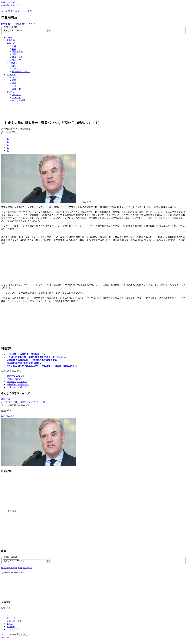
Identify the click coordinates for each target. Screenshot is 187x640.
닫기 (33, 24)
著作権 (13, 567)
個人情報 (27, 567)
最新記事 (11, 40)
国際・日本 (17, 51)
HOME (10, 37)
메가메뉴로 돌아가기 (20, 24)
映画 (14, 83)
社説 (14, 66)
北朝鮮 (15, 54)
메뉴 (6, 637)
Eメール (11, 626)
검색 (48, 31)
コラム (15, 69)
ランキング (12, 92)
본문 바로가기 (8, 2)
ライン (10, 623)
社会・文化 (17, 57)
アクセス (16, 94)
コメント (16, 97)
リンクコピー (13, 629)
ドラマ (15, 77)
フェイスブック (14, 621)
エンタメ (11, 74)
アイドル (16, 86)
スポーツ (16, 60)
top (2, 637)
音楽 (14, 80)
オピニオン (12, 63)
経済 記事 (5, 399)
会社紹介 (5, 567)
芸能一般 (16, 89)
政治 (14, 46)
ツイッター (12, 618)
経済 (14, 48)
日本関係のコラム (21, 71)
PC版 (20, 567)
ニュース (11, 43)
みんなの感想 (18, 100)
